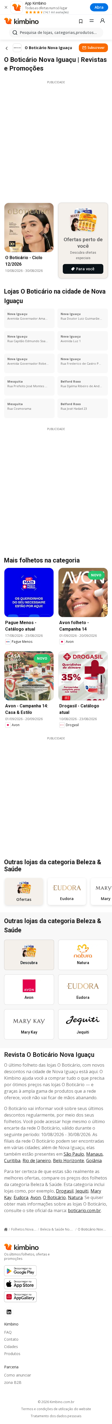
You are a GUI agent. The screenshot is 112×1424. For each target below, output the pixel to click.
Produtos (12, 1353)
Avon (35, 1197)
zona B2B (12, 1382)
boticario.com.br (84, 1210)
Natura (75, 1197)
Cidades (11, 1346)
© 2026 (56, 1402)
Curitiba (12, 1161)
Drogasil (64, 1191)
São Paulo (74, 1154)
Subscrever (96, 47)
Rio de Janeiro (37, 1161)
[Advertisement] (56, 140)
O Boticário (54, 1197)
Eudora (21, 1197)
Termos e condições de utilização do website (56, 1409)
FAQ (8, 1332)
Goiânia (94, 1161)
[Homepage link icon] (6, 1229)
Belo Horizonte (68, 1161)
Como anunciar (17, 1375)
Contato (11, 1339)
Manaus (94, 1154)
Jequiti (82, 1191)
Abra (99, 7)
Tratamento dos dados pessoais (56, 1416)
